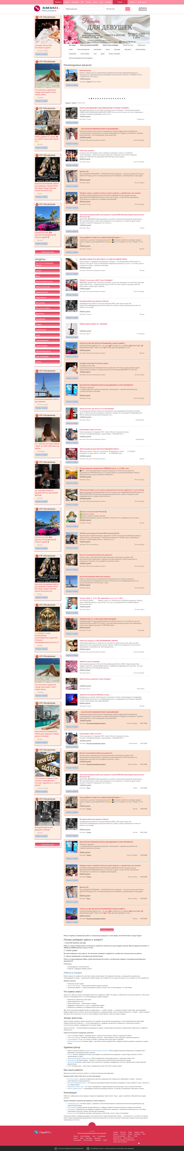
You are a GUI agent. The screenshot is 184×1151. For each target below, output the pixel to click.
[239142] (107, 29)
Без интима (40, 303)
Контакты (123, 1134)
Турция (73, 103)
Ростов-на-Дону (85, 53)
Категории (75, 2)
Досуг (95, 2)
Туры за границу (42, 356)
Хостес (38, 362)
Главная (67, 103)
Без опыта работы (43, 308)
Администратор (42, 292)
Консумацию (72, 1109)
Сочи (95, 53)
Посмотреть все (47, 252)
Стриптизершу (72, 1107)
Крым (81, 1138)
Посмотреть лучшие (107, 930)
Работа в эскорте (73, 972)
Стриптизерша (41, 346)
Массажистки (117, 1138)
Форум (130, 1132)
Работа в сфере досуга (75, 1088)
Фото (144, 1134)
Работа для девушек (74, 1037)
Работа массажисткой (83, 49)
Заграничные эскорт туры (76, 1086)
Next (152, 81)
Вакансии (58, 2)
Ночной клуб (110, 9)
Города (66, 2)
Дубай (102, 53)
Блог (101, 2)
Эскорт (88, 2)
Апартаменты (41, 297)
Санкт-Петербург (85, 1136)
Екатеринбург (97, 49)
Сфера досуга (141, 45)
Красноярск (128, 49)
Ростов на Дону (87, 1140)
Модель (39, 324)
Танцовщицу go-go (73, 1103)
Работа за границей (114, 53)
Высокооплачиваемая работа (44, 264)
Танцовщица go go (43, 351)
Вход (132, 2)
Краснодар (117, 49)
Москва (76, 1136)
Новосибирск (72, 53)
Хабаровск (98, 1140)
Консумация (40, 319)
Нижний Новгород (140, 49)
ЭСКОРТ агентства (128, 45)
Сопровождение (42, 340)
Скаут (38, 335)
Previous (61, 81)
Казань (108, 49)
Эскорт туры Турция (74, 985)
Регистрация (142, 2)
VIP (82, 2)
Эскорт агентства (43, 287)
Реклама (108, 2)
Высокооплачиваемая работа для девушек (80, 58)
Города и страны (139, 1132)
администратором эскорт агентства (97, 1050)
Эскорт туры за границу (120, 1141)
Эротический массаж (44, 281)
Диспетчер (40, 314)
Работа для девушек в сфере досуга (79, 1058)
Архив (130, 1134)
